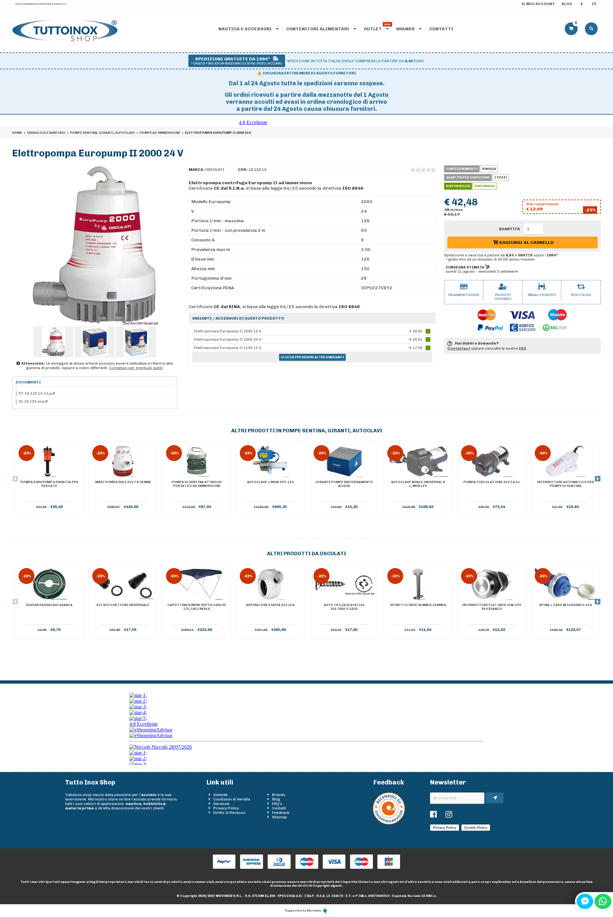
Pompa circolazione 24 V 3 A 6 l (491, 482)
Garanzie (221, 803)
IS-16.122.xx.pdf (33, 401)
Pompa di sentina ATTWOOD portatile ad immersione (196, 484)
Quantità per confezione (468, 177)
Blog (567, 4)
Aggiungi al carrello (526, 242)
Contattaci (458, 348)
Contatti (441, 29)
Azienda (220, 794)
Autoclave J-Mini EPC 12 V (270, 482)
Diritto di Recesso (229, 812)
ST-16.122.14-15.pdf (37, 393)
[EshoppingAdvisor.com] (389, 823)
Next (597, 479)
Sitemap (279, 817)
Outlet (373, 29)
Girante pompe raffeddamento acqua (344, 484)
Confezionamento (462, 169)
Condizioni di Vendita (231, 799)
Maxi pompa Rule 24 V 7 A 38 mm (122, 482)
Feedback (281, 812)
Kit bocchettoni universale (122, 605)
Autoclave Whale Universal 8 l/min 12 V (418, 484)
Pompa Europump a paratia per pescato (49, 484)
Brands (406, 29)
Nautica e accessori (245, 29)
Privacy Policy (226, 808)
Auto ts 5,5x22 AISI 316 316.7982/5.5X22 (344, 607)
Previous (15, 479)
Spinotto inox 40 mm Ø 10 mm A (418, 605)
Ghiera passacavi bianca (49, 605)
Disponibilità (458, 186)
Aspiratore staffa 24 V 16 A (270, 605)
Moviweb (314, 911)
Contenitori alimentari (318, 29)
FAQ (522, 348)
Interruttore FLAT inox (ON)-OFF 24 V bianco (491, 607)
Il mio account (538, 4)
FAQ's (277, 803)
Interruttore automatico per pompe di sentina (565, 484)
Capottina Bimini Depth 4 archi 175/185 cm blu (196, 607)
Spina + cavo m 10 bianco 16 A (565, 605)
